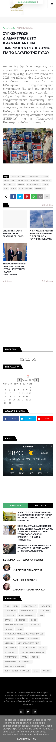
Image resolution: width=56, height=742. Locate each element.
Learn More (23, 739)
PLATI (6, 189)
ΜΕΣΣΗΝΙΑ (9, 643)
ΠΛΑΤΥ (24, 657)
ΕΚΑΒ (41, 615)
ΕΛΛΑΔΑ (45, 177)
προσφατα (40, 505)
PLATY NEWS (40, 189)
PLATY (13, 189)
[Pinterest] (27, 196)
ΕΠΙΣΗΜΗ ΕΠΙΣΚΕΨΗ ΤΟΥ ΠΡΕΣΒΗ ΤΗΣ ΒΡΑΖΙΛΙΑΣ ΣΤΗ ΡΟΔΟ (13, 234)
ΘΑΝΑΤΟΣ (46, 181)
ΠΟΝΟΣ (35, 657)
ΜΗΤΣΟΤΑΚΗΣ (10, 648)
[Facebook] (13, 196)
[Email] (40, 196)
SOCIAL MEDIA (10, 611)
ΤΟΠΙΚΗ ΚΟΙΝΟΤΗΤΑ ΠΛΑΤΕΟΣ (17, 671)
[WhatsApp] (34, 196)
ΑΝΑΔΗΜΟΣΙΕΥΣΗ (25, 28)
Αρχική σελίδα (9, 28)
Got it (36, 739)
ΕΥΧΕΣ (33, 620)
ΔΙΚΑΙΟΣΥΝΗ (33, 177)
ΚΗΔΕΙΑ (21, 638)
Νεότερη (7, 281)
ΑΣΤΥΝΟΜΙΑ (44, 611)
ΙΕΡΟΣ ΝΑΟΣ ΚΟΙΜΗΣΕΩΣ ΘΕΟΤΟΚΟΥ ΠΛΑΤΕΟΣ (24, 634)
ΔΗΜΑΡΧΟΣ (9, 615)
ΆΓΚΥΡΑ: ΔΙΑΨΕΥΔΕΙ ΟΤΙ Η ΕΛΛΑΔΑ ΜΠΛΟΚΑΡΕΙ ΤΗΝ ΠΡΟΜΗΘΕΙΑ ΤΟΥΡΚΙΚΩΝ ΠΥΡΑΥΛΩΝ (41, 235)
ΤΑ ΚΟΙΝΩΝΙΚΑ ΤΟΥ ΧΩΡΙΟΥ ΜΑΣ (18, 661)
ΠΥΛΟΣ (45, 185)
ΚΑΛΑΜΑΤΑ (9, 638)
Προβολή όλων (47, 205)
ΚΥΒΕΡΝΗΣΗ (33, 638)
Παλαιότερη (47, 281)
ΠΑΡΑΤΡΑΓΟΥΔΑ (33, 185)
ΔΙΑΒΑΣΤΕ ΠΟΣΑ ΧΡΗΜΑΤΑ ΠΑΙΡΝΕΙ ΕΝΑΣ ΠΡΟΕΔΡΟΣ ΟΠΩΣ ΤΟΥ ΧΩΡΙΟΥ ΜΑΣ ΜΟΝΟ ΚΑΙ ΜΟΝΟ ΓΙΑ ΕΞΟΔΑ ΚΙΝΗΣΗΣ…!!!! (35, 516)
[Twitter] (20, 196)
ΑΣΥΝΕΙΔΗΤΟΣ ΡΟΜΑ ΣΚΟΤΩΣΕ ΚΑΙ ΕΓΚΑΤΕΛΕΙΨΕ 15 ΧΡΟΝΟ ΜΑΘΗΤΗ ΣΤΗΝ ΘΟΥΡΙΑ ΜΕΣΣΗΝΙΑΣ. (34, 548)
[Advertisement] (28, 315)
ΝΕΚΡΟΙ (21, 185)
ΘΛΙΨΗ (19, 629)
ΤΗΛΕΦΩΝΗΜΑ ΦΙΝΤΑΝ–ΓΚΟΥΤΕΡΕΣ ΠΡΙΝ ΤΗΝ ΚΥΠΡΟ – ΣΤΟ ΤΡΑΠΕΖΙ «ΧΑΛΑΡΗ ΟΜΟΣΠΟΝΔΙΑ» (14, 269)
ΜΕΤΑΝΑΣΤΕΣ (9, 185)
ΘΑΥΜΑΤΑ (8, 629)
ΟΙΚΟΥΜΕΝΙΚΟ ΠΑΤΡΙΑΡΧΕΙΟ (32, 652)
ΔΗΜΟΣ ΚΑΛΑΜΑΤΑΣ (26, 615)
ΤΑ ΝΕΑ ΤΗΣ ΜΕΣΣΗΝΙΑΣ (14, 666)
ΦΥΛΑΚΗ (46, 671)
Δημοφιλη (15, 505)
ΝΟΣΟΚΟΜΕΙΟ (10, 652)
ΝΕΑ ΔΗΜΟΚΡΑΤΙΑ (28, 648)
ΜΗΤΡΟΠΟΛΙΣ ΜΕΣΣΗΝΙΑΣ (28, 643)
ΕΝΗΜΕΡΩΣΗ (9, 181)
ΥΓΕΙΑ (36, 671)
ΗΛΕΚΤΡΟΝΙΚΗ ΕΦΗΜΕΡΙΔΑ (28, 181)
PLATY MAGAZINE (25, 189)
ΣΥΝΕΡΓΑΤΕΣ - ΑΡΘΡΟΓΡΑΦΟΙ (23, 560)
